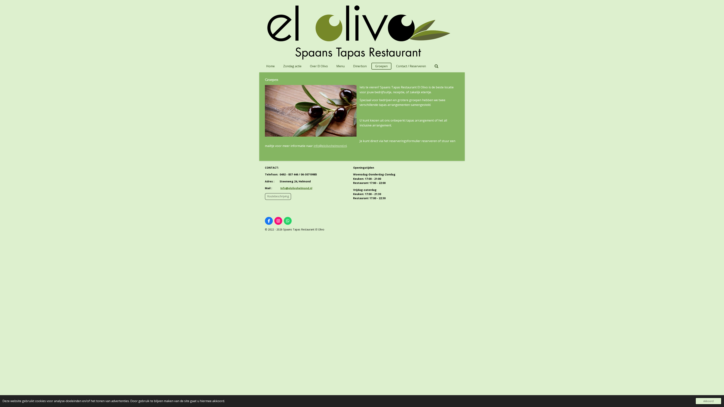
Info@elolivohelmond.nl (296, 188)
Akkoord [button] (708, 401)
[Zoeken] (436, 66)
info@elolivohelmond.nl (330, 146)
